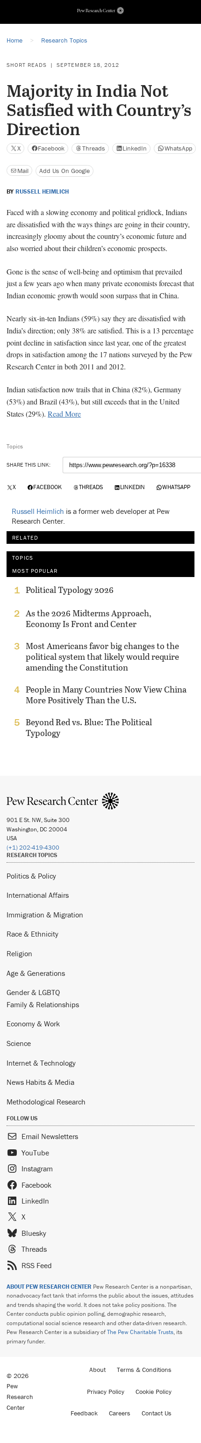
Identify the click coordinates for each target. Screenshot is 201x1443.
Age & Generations (36, 973)
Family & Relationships (43, 1004)
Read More (64, 413)
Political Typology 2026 (70, 590)
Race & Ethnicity (32, 933)
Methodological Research (46, 1101)
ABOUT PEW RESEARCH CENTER (49, 1287)
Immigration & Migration (45, 914)
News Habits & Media (40, 1082)
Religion (19, 953)
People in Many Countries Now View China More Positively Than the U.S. (106, 695)
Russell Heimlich (42, 191)
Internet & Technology (41, 1063)
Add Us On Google (64, 170)
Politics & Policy (31, 875)
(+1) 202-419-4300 (33, 847)
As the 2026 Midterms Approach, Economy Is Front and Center (88, 618)
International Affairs (38, 895)
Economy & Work (33, 1023)
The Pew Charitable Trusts (140, 1332)
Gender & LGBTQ (33, 992)
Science (19, 1043)
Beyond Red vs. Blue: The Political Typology (89, 727)
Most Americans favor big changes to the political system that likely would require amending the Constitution (102, 657)
